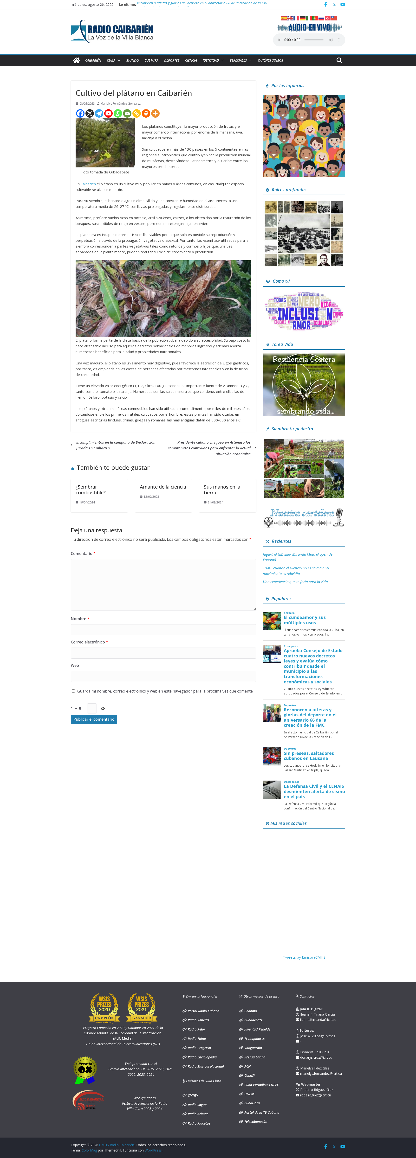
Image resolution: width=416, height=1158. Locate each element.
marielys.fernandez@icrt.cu (320, 1073)
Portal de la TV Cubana (261, 1112)
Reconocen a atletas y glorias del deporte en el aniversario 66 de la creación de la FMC (202, 4)
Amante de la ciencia (163, 487)
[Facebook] (80, 113)
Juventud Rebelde (256, 1029)
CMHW (192, 1095)
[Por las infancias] (304, 97)
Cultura (151, 60)
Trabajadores (254, 1038)
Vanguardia (252, 1047)
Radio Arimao (197, 1114)
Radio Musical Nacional (205, 1066)
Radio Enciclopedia (202, 1057)
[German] (303, 17)
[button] (118, 60)
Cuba (111, 60)
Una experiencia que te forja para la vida (295, 581)
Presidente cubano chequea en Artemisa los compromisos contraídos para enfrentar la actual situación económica (209, 448)
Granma (250, 1011)
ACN (247, 1066)
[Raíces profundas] (304, 201)
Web (75, 665)
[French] (296, 17)
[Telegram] (99, 113)
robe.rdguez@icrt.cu (315, 1095)
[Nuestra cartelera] (304, 510)
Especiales (238, 60)
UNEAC (249, 1094)
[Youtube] (108, 113)
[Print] (146, 113)
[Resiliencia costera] (304, 356)
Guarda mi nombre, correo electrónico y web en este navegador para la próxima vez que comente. (165, 691)
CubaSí (249, 1075)
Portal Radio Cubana (203, 1011)
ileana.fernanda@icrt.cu (317, 1019)
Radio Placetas (198, 1123)
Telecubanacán (255, 1121)
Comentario (83, 553)
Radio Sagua (197, 1104)
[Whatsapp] (118, 113)
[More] (155, 113)
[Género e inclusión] (304, 293)
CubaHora (251, 1103)
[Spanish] (284, 17)
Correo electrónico (89, 642)
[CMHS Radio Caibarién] (76, 60)
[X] (89, 113)
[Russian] (321, 17)
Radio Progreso (199, 1047)
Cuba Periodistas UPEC (261, 1084)
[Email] (127, 113)
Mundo (132, 60)
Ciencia (191, 60)
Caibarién (93, 60)
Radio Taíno (196, 1038)
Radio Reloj (196, 1029)
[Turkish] (328, 17)
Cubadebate (252, 1020)
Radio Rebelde (198, 1020)
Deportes (171, 60)
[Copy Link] (136, 113)
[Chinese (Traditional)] (334, 17)
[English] (290, 17)
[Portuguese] (315, 17)
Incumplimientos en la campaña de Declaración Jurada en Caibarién (116, 445)
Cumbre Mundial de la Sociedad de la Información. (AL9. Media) (123, 1033)
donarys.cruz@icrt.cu (315, 1057)
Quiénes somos (270, 60)
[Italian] (309, 17)
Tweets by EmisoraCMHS (304, 957)
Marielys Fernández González (121, 104)
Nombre (80, 618)
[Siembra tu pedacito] (304, 440)
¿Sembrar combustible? (91, 490)
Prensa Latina (254, 1057)
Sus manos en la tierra (222, 490)
